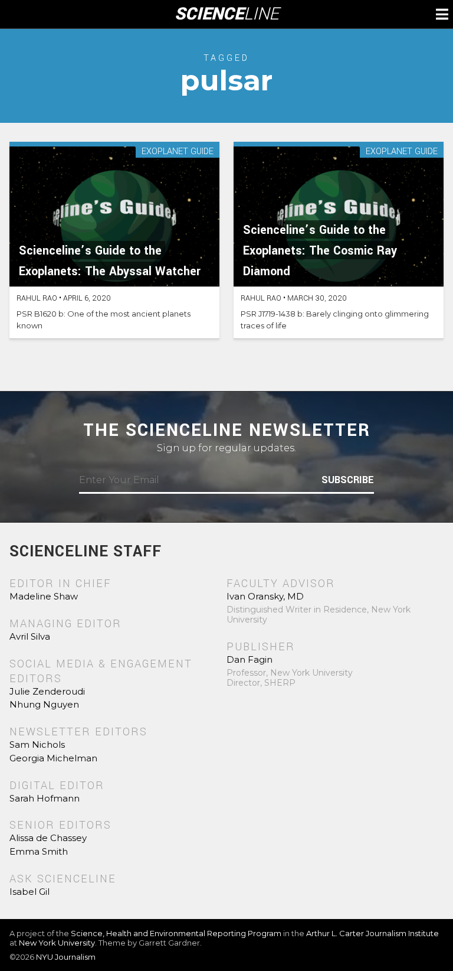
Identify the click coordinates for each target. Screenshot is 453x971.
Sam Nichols (37, 744)
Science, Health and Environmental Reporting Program (176, 933)
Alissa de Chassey (48, 837)
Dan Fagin (249, 659)
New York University (57, 942)
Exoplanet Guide (178, 152)
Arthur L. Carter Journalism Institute (372, 933)
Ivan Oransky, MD (265, 596)
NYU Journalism (66, 957)
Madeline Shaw (43, 596)
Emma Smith (38, 851)
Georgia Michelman (53, 758)
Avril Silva (29, 636)
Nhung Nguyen (44, 704)
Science (227, 14)
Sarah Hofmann (44, 798)
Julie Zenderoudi (47, 691)
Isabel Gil (29, 891)
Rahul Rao (37, 298)
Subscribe (347, 480)
